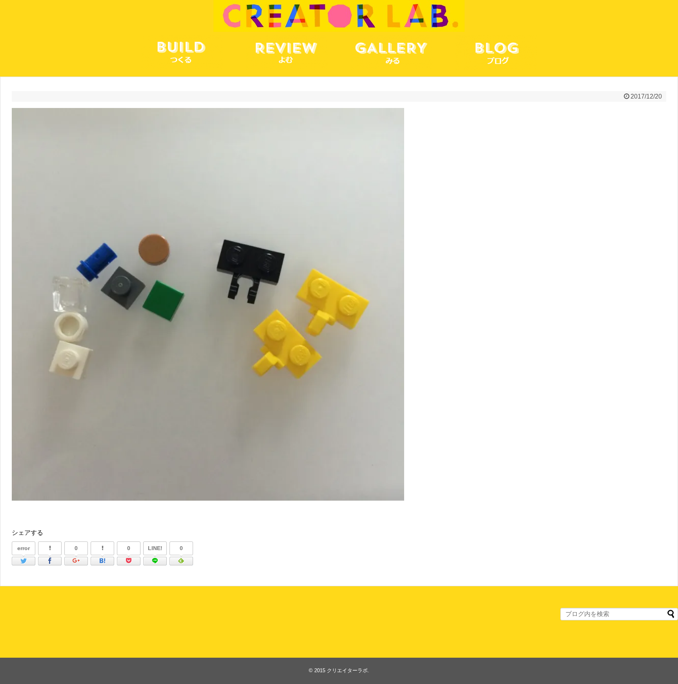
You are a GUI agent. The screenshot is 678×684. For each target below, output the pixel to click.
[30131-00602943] (102, 561)
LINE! (155, 548)
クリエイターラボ (347, 670)
